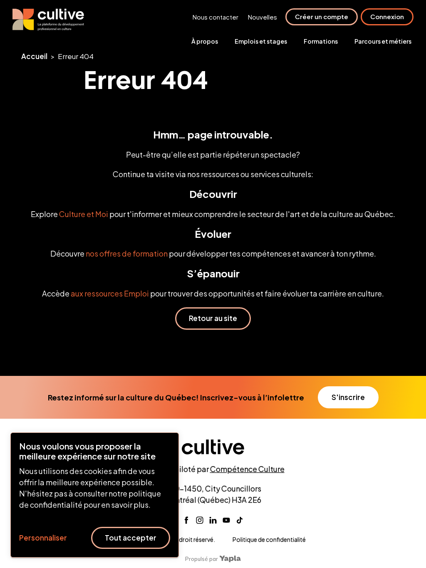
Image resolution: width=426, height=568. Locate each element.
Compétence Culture (247, 469)
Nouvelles (262, 17)
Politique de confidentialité (269, 539)
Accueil (34, 56)
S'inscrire (348, 397)
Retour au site (213, 318)
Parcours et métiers (382, 41)
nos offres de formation (127, 253)
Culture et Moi (83, 214)
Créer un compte (321, 16)
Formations (321, 41)
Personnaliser (43, 537)
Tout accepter (130, 537)
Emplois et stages (261, 41)
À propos (204, 41)
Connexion (387, 16)
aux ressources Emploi (110, 293)
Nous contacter (215, 17)
